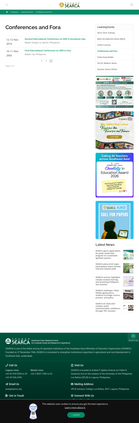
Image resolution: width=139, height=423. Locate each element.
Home (7, 12)
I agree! (76, 415)
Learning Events (27, 12)
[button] (6, 5)
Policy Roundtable (105, 57)
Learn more (26, 356)
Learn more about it (75, 407)
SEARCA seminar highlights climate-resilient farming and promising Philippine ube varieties (108, 281)
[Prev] (42, 61)
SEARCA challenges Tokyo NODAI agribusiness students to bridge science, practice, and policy (108, 294)
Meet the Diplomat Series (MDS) (111, 39)
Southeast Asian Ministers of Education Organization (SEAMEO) (100, 348)
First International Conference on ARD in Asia (48, 50)
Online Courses (104, 45)
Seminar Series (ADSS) (107, 69)
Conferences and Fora (107, 51)
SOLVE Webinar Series (107, 63)
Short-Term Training (106, 33)
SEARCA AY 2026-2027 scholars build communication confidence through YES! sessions (108, 307)
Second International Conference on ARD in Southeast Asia (55, 39)
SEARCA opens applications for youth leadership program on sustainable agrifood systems (108, 254)
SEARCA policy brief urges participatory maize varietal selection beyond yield (108, 266)
